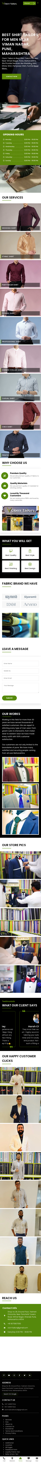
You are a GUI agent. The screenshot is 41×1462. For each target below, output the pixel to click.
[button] (11, 76)
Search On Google (10, 1394)
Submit (9, 698)
